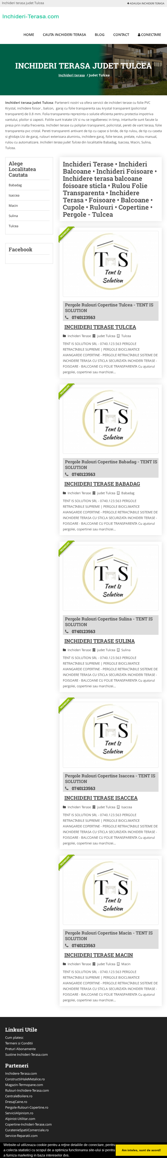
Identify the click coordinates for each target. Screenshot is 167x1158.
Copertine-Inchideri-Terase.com (28, 1124)
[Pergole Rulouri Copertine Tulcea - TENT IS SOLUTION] (111, 264)
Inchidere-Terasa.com (21, 1073)
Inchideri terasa (71, 75)
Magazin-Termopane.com (24, 1084)
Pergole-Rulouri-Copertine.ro (26, 1107)
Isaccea (14, 195)
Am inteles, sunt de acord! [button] (141, 1150)
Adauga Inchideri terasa (146, 3)
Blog (100, 34)
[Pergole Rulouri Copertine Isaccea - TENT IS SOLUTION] (111, 735)
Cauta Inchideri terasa (64, 34)
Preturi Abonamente (20, 1049)
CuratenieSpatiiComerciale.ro (27, 1130)
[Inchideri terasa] (30, 15)
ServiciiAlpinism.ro (19, 1113)
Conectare (150, 34)
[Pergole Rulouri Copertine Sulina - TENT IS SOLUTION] (111, 578)
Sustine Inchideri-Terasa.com (26, 1054)
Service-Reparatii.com (21, 1135)
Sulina (13, 215)
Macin (13, 205)
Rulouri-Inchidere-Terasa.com (27, 1090)
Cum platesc (14, 1037)
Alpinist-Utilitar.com (20, 1118)
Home (28, 34)
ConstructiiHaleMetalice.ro (25, 1079)
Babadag (15, 185)
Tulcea (13, 226)
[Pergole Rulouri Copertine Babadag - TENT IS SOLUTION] (111, 421)
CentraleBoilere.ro (18, 1096)
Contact (121, 34)
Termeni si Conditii (19, 1043)
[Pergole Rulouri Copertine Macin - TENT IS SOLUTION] (111, 892)
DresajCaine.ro (16, 1101)
